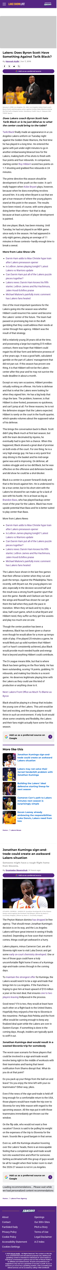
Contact (6, 1222)
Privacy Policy (9, 1232)
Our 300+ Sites (42, 1222)
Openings (39, 1217)
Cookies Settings (11, 1246)
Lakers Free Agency (19, 1198)
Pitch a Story (41, 1227)
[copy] (19, 66)
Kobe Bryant (30, 186)
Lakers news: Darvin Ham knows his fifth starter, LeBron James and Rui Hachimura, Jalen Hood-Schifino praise (28, 286)
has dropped (38, 919)
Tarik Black (8, 132)
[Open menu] (4, 4)
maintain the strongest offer (20, 977)
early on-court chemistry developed (27, 954)
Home (5, 830)
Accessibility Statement (14, 1241)
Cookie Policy (9, 1236)
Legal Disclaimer (43, 1236)
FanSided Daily (10, 1227)
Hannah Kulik (12, 61)
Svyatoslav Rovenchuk (16, 870)
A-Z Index (39, 1241)
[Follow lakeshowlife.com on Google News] (50, 737)
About (5, 1217)
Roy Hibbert (25, 164)
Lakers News (16, 830)
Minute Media (15, 1254)
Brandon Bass (10, 499)
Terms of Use (41, 1232)
